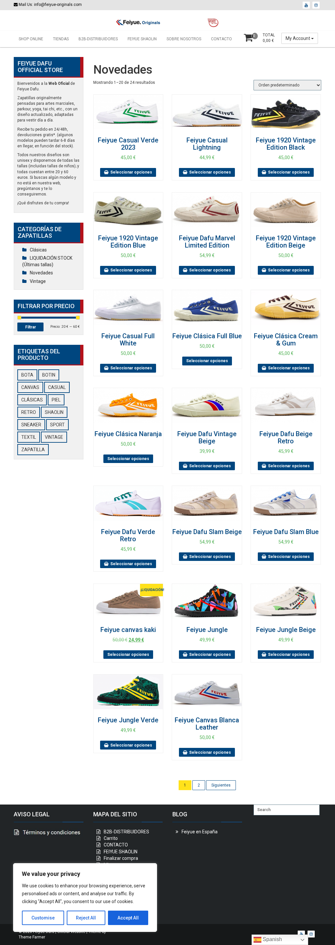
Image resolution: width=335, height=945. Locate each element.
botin (48, 375)
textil (28, 437)
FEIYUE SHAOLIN (142, 39)
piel (56, 399)
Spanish (271, 939)
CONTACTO (221, 39)
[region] (85, 897)
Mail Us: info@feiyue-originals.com (50, 4)
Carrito (111, 838)
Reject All (86, 917)
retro (28, 412)
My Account (298, 38)
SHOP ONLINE (31, 39)
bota (27, 375)
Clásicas (38, 249)
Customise (43, 917)
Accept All (128, 917)
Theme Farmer (32, 937)
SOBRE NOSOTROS (184, 39)
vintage (54, 437)
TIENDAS (61, 39)
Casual (57, 387)
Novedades (41, 272)
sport (57, 424)
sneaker (31, 424)
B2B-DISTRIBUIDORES (98, 39)
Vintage (38, 281)
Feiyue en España (200, 831)
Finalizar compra (121, 858)
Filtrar (30, 327)
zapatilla (33, 449)
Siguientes (221, 785)
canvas (30, 387)
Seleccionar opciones (131, 172)
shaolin (54, 412)
